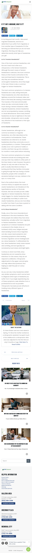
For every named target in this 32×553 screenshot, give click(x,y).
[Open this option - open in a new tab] (3, 543)
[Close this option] (30, 2)
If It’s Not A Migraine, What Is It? (12, 24)
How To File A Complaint (8, 482)
